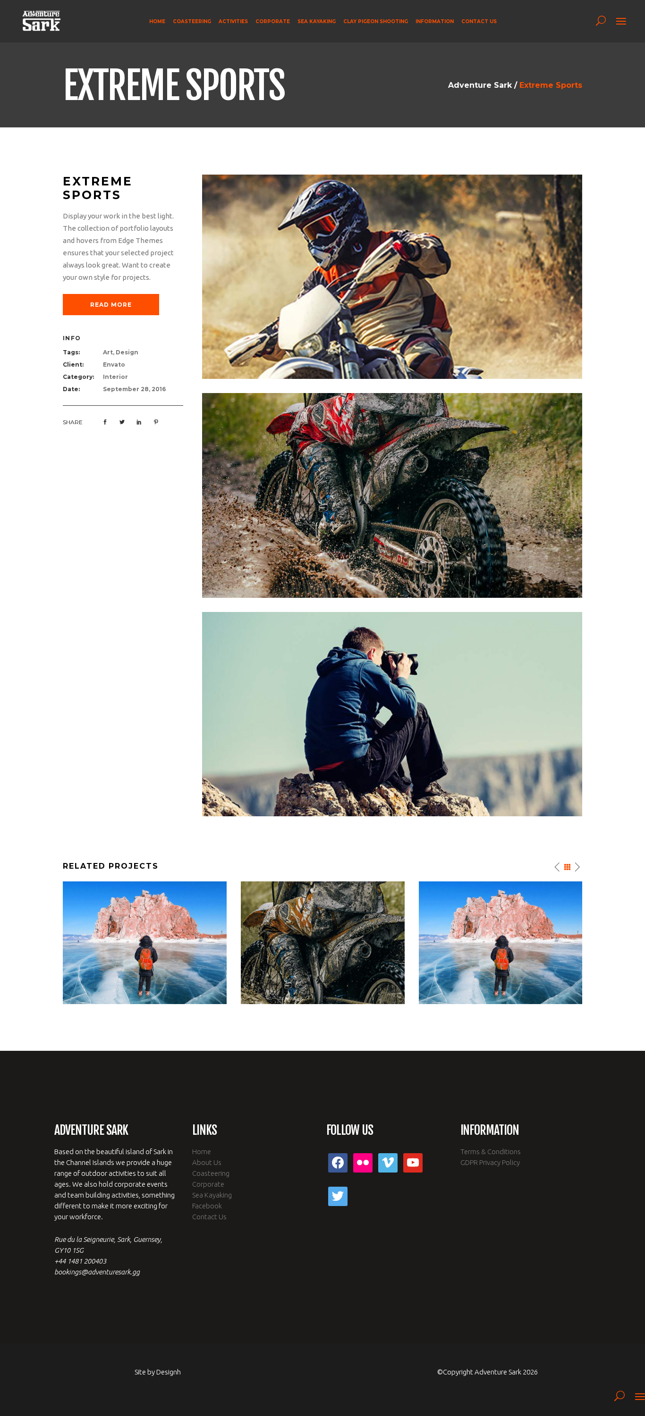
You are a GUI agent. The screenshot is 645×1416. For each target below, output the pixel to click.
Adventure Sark (480, 85)
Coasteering (210, 1173)
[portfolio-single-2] (392, 276)
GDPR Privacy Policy (490, 1162)
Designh (168, 1372)
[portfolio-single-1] (392, 713)
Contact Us (209, 1217)
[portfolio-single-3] (392, 494)
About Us (206, 1162)
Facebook (207, 1206)
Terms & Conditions (490, 1152)
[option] (145, 942)
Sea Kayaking (212, 1195)
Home (201, 1152)
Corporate (208, 1184)
